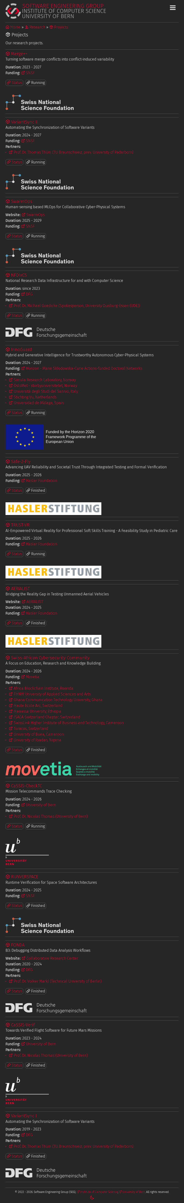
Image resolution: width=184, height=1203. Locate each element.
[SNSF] (40, 108)
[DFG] (46, 336)
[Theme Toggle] (92, 1197)
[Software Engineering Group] (92, 11)
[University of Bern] (27, 864)
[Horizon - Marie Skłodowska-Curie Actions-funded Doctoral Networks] (53, 448)
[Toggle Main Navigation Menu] (173, 8)
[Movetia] (53, 769)
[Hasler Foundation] (53, 508)
